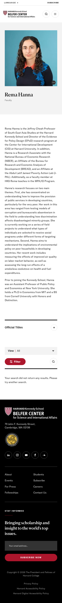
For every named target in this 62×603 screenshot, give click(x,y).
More (55, 14)
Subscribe (53, 3)
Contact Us (39, 492)
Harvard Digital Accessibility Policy (31, 593)
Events (9, 480)
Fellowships (11, 492)
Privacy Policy (31, 583)
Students (38, 474)
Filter (17, 361)
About (8, 474)
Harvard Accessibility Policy (31, 588)
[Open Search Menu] (46, 14)
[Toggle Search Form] (53, 361)
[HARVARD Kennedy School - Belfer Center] (19, 14)
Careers (38, 486)
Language (10, 3)
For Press (10, 486)
